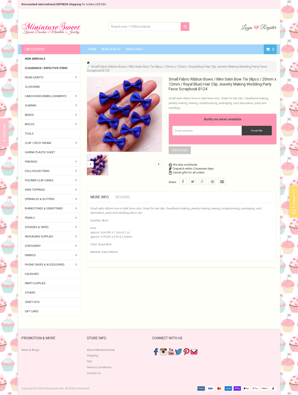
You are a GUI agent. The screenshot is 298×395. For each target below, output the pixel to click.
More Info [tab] (99, 197)
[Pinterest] (212, 181)
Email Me (256, 130)
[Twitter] (192, 181)
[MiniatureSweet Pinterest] (186, 351)
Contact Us (94, 373)
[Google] (202, 181)
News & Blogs (30, 349)
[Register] (268, 27)
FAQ (89, 361)
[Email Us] (193, 351)
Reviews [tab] (122, 197)
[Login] (247, 27)
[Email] (222, 181)
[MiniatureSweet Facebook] (155, 351)
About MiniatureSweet (101, 349)
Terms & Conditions (99, 367)
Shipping (92, 355)
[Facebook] (182, 181)
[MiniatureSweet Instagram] (163, 351)
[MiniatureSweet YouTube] (171, 351)
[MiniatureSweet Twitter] (178, 351)
